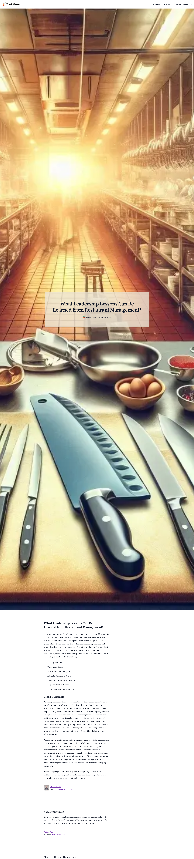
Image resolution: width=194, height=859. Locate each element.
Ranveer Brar (55, 787)
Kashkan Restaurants (64, 789)
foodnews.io (91, 317)
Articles (167, 4)
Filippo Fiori (48, 832)
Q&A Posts (157, 4)
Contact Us (187, 4)
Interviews (176, 4)
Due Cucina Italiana (59, 834)
